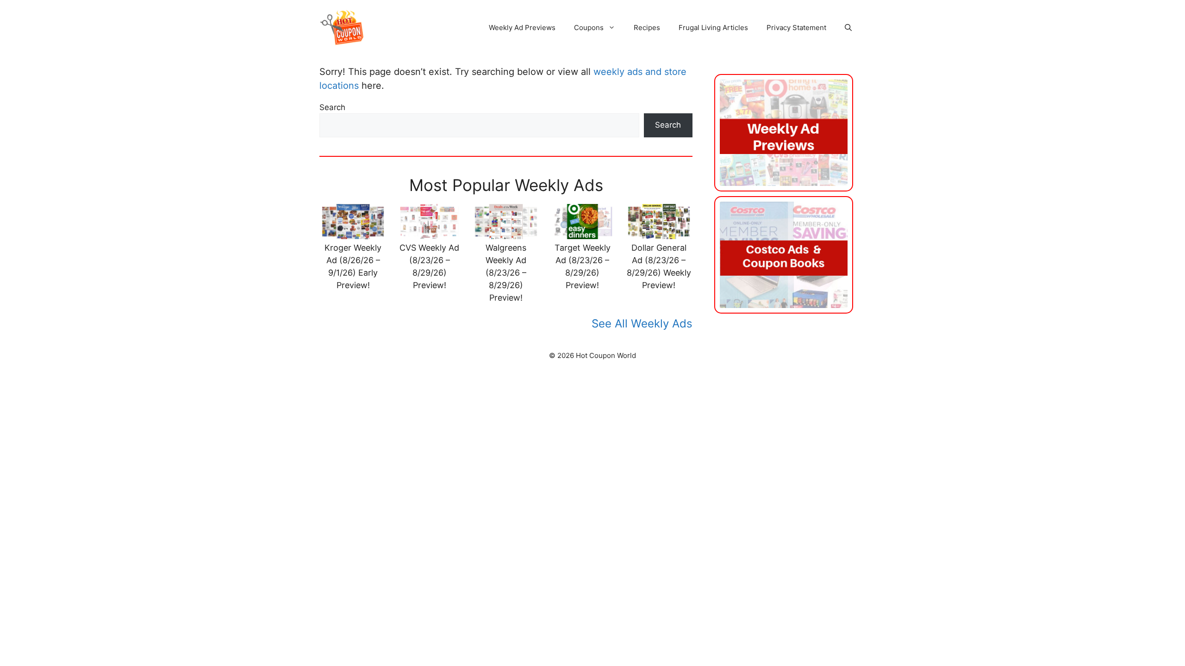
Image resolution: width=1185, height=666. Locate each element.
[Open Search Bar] (848, 28)
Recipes (647, 27)
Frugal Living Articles (713, 27)
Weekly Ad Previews (522, 27)
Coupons (589, 27)
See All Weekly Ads (642, 323)
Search (332, 107)
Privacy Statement (796, 27)
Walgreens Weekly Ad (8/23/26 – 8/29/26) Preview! (506, 272)
